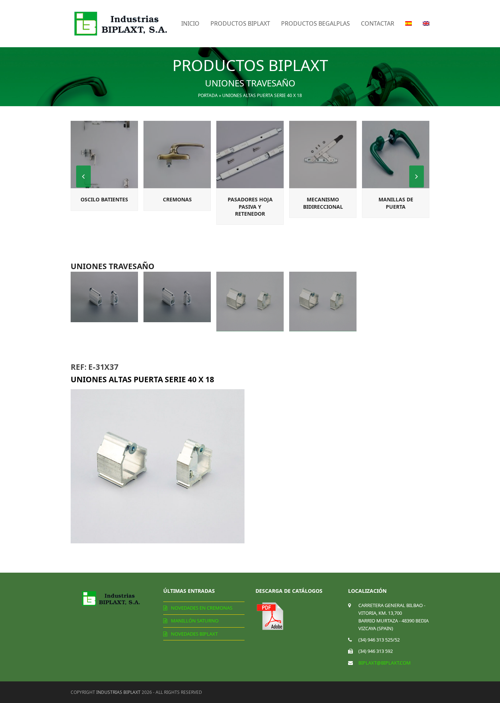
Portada (208, 95)
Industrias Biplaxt (118, 692)
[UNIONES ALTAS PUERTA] (323, 301)
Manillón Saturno (195, 620)
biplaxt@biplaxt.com (384, 662)
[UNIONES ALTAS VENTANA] (250, 301)
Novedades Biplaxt (194, 634)
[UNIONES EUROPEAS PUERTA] (177, 297)
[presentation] (416, 176)
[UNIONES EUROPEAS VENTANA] (104, 297)
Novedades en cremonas (201, 608)
